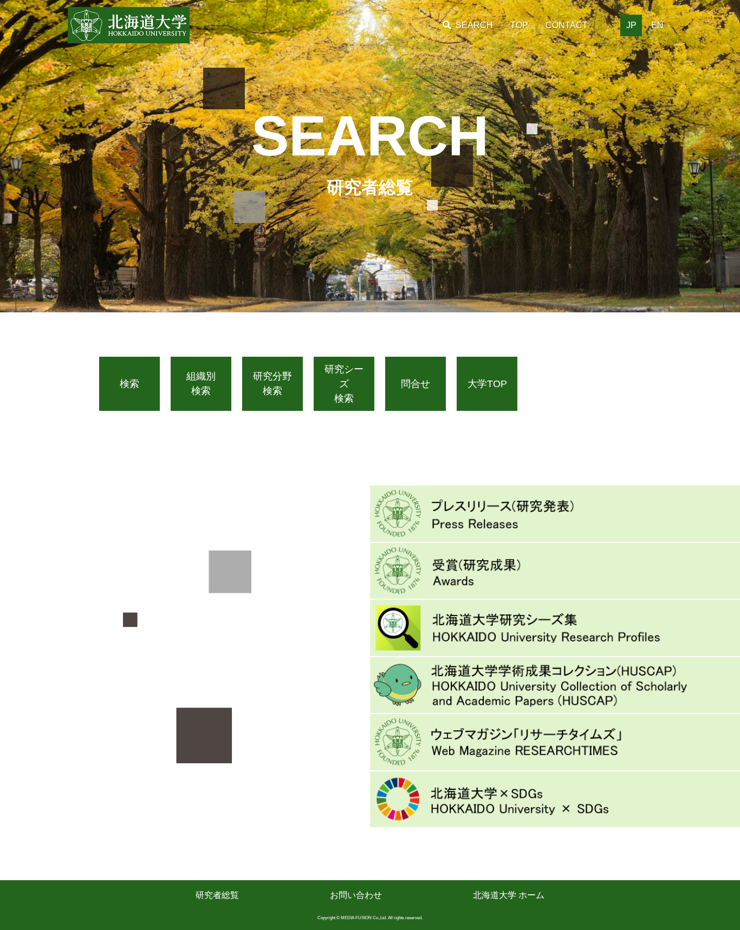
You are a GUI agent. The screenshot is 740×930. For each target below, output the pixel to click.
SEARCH (474, 25)
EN (657, 25)
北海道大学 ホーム (508, 895)
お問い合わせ (356, 895)
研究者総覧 (217, 895)
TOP (519, 25)
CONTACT (567, 25)
